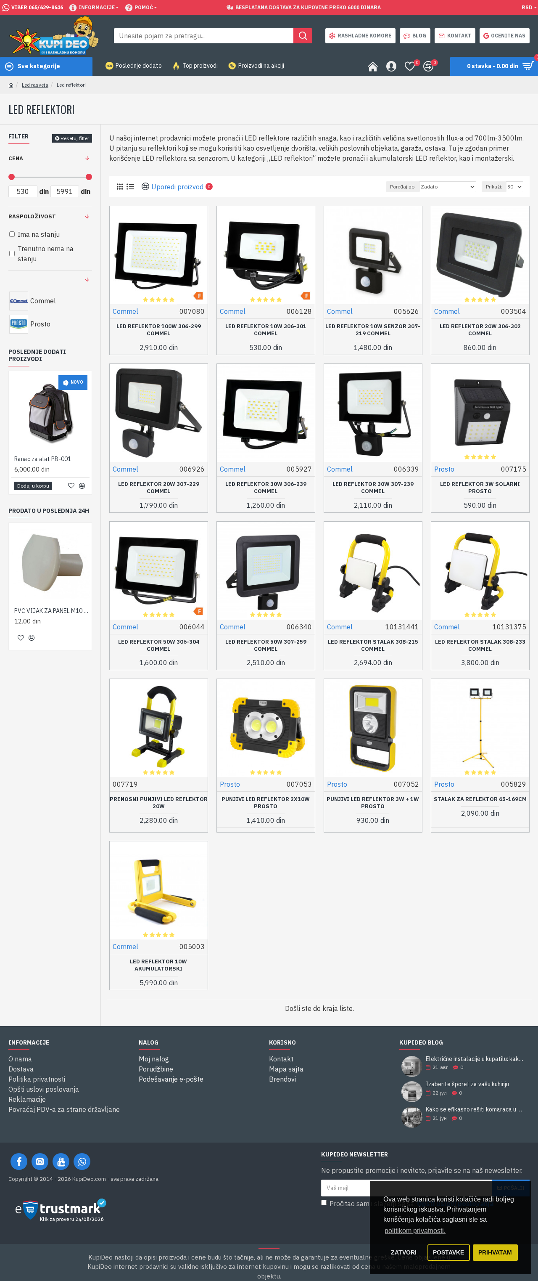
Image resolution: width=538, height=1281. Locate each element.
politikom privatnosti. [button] (415, 1230)
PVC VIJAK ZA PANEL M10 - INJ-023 (52, 611)
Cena (15, 158)
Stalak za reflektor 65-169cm (480, 799)
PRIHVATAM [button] (495, 1252)
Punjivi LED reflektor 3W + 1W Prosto (373, 803)
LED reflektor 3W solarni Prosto (480, 488)
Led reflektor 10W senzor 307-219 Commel (372, 330)
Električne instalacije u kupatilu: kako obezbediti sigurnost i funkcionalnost (475, 1059)
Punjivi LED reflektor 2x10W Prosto (266, 803)
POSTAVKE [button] (448, 1252)
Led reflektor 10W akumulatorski (158, 965)
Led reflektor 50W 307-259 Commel (265, 645)
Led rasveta (35, 85)
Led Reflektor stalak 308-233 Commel (480, 645)
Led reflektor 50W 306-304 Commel (158, 645)
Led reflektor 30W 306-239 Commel (265, 488)
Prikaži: (494, 186)
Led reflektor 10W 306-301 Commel (265, 330)
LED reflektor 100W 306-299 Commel (158, 330)
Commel (125, 311)
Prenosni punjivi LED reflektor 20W (159, 803)
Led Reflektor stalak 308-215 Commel (373, 645)
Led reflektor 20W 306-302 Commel (480, 330)
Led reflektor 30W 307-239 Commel (373, 488)
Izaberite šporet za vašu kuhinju (467, 1084)
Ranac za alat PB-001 (42, 459)
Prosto (444, 469)
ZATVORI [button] (404, 1252)
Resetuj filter (75, 138)
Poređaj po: (403, 186)
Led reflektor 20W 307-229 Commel (158, 488)
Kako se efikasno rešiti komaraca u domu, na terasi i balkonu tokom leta (475, 1109)
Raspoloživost (32, 216)
